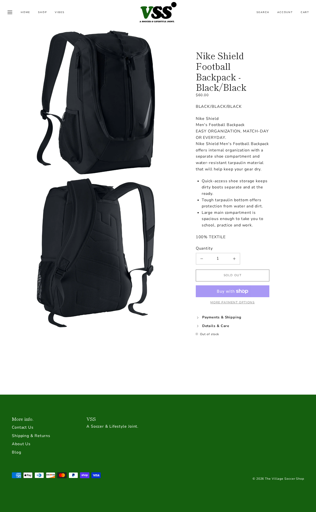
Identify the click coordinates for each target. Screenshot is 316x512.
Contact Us (23, 427)
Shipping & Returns (31, 436)
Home (25, 12)
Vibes (59, 12)
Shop (42, 12)
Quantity (204, 248)
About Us (21, 444)
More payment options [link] (232, 302)
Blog (16, 452)
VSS (91, 419)
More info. (22, 419)
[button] (10, 12)
